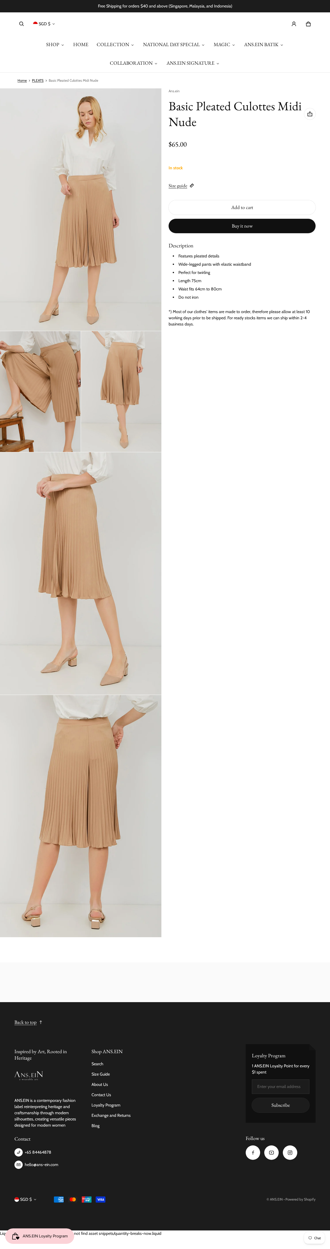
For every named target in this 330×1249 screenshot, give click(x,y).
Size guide (178, 185)
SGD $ (44, 23)
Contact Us (101, 1094)
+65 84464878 (38, 1152)
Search (97, 1063)
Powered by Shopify (300, 1199)
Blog (96, 1125)
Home (22, 80)
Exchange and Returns (111, 1115)
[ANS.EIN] (165, 23)
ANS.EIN (276, 1199)
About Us (100, 1084)
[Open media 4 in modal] (121, 391)
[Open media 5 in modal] (81, 573)
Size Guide (101, 1074)
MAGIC (222, 44)
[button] (21, 24)
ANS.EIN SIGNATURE (190, 63)
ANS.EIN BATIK (261, 44)
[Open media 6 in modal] (81, 816)
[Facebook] (253, 1152)
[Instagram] (290, 1152)
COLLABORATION (131, 63)
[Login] (294, 24)
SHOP (52, 44)
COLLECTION (113, 44)
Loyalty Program (106, 1105)
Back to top (25, 1022)
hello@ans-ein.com (41, 1164)
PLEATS (38, 80)
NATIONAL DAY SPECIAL (171, 44)
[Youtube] (271, 1152)
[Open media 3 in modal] (40, 391)
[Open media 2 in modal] (81, 209)
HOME (80, 44)
